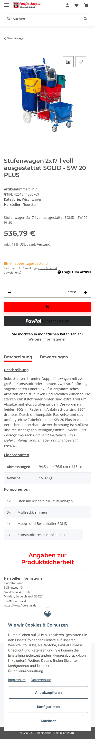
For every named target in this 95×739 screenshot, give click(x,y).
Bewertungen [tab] (54, 357)
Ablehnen (48, 721)
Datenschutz (41, 680)
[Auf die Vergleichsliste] (68, 61)
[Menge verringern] (9, 292)
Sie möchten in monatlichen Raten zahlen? (47, 337)
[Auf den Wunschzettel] (81, 61)
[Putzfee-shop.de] (27, 5)
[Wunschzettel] (76, 5)
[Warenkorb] (86, 5)
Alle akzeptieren (48, 692)
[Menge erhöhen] (85, 292)
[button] (67, 5)
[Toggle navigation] (6, 3)
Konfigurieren (48, 707)
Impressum (17, 680)
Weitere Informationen (47, 339)
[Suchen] (85, 18)
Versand (43, 244)
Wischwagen (32, 199)
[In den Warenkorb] (47, 307)
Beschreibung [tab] (18, 357)
